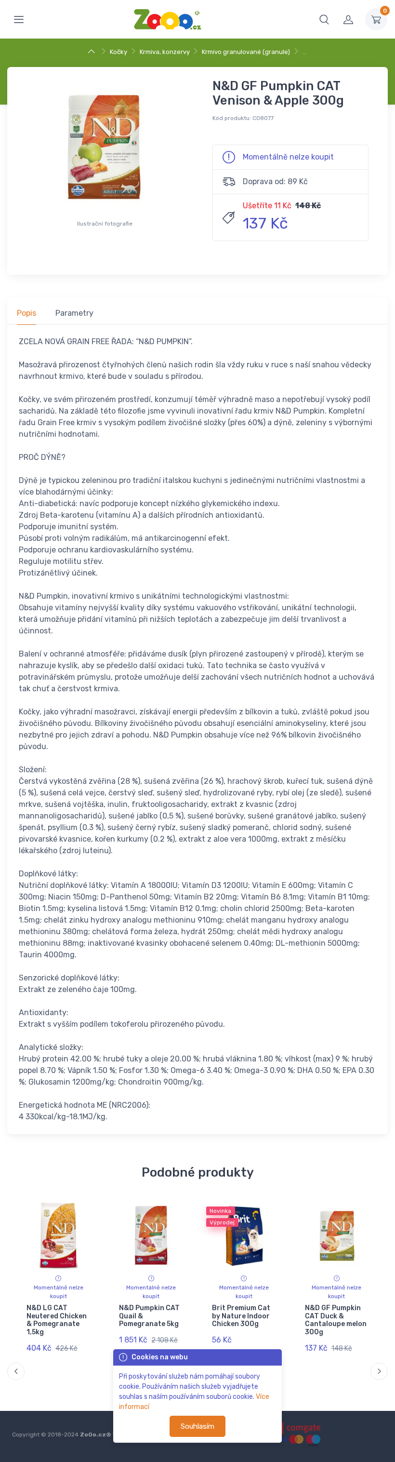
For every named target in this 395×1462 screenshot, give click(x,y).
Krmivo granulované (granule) (246, 51)
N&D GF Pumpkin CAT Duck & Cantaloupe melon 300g (335, 1320)
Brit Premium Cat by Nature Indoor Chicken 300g (241, 1316)
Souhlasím (197, 1426)
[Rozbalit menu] (19, 19)
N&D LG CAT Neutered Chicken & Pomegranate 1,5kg (56, 1320)
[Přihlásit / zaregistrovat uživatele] (348, 19)
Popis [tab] (26, 313)
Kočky (118, 51)
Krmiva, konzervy (165, 51)
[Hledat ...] (324, 19)
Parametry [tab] (74, 313)
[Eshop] (92, 51)
